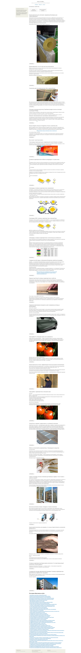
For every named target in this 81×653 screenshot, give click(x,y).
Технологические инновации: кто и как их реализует (38, 619)
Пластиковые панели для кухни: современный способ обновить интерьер (45, 142)
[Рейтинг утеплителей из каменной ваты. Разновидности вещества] (47, 466)
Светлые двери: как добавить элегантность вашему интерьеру (39, 603)
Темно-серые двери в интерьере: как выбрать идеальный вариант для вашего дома (43, 604)
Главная (36, 4)
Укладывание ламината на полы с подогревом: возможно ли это (40, 625)
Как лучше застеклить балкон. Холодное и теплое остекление (43, 506)
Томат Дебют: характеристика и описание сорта (40, 391)
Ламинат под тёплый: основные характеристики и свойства (42, 278)
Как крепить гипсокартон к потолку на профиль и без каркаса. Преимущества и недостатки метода (45, 643)
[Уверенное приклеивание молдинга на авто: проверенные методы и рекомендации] (47, 325)
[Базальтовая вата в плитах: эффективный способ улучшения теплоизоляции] (47, 381)
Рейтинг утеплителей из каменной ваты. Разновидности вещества (44, 448)
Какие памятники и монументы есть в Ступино (37, 601)
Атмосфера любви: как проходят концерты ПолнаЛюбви (39, 618)
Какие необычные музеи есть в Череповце (37, 610)
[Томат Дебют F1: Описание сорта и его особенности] (47, 349)
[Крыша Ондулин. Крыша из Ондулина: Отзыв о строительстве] (47, 130)
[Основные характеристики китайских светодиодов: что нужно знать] (47, 181)
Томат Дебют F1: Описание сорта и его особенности (41, 336)
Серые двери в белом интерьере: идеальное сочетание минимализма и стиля (42, 606)
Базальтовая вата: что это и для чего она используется (41, 66)
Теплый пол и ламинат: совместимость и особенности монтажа (43, 423)
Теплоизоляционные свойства (43, 10)
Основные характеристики (33, 10)
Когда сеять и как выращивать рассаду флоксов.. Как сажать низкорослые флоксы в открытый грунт (46, 647)
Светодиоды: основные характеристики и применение (41, 188)
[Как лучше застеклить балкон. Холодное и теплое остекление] (47, 516)
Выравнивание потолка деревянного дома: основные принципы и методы (41, 628)
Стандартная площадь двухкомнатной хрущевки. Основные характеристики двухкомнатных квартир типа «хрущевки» (46, 572)
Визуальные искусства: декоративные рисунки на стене (39, 639)
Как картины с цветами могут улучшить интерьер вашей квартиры (40, 638)
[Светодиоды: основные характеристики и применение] (47, 207)
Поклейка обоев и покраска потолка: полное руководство (39, 614)
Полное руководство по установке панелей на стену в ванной (40, 616)
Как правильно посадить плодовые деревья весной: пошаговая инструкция (41, 599)
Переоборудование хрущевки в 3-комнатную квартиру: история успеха (41, 626)
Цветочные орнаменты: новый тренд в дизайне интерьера (39, 629)
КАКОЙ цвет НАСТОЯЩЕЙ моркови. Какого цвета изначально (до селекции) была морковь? (44, 646)
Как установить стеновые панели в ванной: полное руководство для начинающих (21, 13)
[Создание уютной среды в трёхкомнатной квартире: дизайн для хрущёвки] (47, 272)
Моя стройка (40, 1)
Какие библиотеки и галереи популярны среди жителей (38, 600)
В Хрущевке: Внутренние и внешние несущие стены (38, 624)
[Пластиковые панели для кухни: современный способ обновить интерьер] (47, 151)
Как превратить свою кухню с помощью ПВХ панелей (38, 595)
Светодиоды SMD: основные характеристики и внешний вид (43, 218)
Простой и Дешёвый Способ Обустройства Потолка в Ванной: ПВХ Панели (42, 617)
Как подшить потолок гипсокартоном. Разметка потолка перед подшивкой (41, 645)
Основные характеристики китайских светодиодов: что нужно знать (44, 159)
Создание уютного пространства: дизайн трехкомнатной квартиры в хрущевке (42, 627)
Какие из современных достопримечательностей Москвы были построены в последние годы (44, 611)
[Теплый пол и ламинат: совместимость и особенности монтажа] (47, 437)
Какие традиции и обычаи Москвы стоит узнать (37, 612)
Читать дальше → (32, 63)
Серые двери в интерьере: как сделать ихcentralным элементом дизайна (41, 602)
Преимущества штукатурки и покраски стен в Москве (38, 613)
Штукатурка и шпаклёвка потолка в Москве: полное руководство (40, 615)
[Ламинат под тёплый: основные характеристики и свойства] (47, 289)
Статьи (44, 4)
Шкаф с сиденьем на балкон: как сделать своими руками (39, 608)
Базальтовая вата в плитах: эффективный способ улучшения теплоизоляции (46, 364)
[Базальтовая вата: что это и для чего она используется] (47, 80)
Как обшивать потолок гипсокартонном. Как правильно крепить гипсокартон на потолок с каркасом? (46, 642)
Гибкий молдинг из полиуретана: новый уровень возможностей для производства (43, 644)
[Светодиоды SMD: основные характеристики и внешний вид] (47, 226)
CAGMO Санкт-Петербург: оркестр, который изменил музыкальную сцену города (42, 622)
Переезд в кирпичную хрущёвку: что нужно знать (37, 623)
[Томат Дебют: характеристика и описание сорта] (47, 413)
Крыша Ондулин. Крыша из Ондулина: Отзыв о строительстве (43, 125)
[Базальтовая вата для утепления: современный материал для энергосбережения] (47, 44)
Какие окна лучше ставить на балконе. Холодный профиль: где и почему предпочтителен (44, 637)
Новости (40, 4)
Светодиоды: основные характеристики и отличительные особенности (45, 237)
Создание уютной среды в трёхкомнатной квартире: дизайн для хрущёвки (45, 260)
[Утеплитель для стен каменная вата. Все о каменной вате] (47, 95)
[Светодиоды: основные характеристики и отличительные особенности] (47, 252)
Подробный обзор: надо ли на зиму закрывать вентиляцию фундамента (41, 621)
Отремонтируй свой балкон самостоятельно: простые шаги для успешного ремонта (43, 634)
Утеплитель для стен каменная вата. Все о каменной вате (42, 88)
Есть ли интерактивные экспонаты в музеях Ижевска (38, 607)
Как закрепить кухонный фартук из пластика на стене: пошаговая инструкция (42, 598)
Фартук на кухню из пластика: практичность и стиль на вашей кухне (40, 597)
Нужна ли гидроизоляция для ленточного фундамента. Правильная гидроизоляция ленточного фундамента (47, 630)
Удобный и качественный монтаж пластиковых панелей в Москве (40, 596)
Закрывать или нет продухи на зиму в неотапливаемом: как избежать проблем (42, 620)
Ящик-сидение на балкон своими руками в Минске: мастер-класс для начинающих (43, 609)
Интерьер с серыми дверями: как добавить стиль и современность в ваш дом (42, 605)
